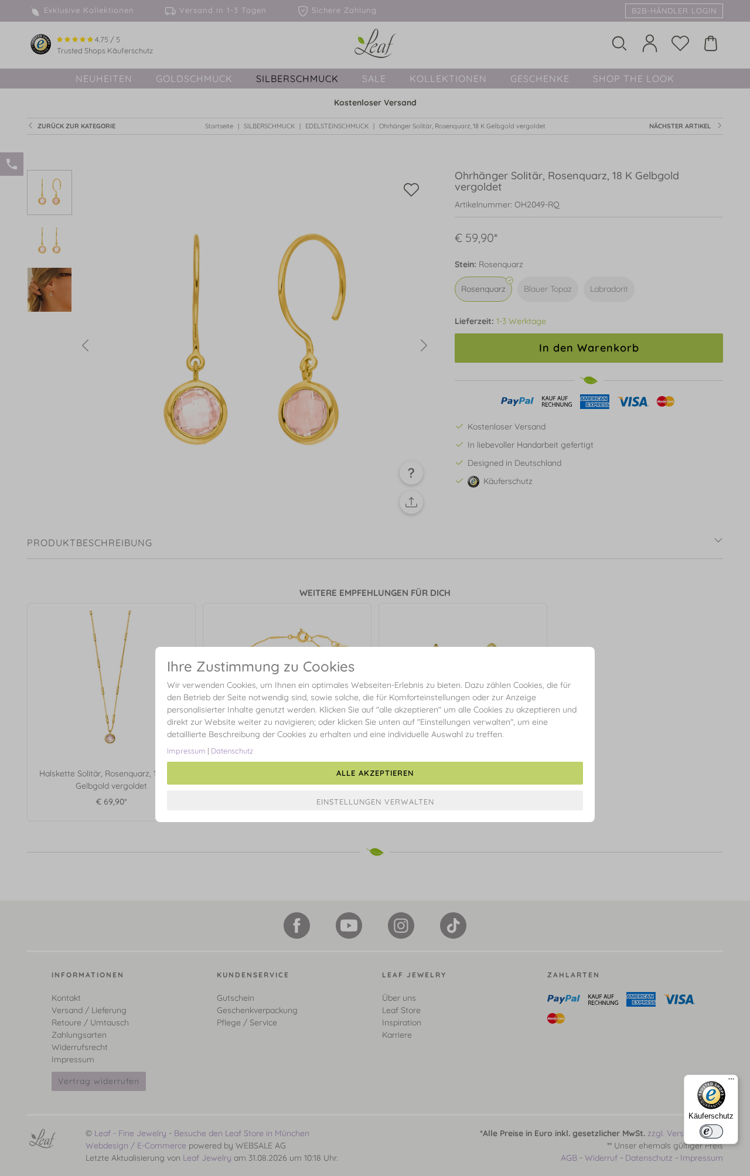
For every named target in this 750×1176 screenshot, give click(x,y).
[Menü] (731, 1082)
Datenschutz (232, 750)
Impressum (186, 750)
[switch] (711, 1131)
